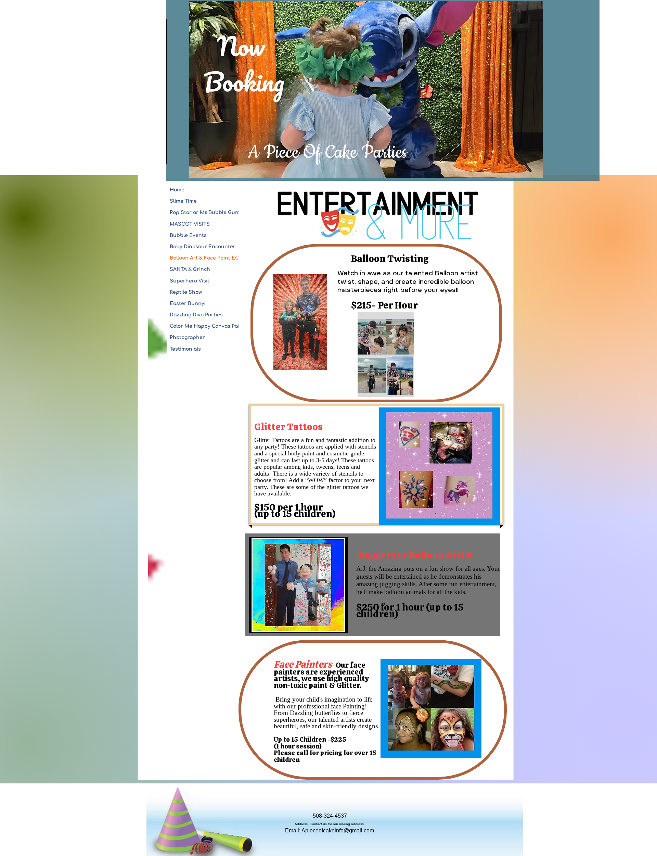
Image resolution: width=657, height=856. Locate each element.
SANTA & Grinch (190, 269)
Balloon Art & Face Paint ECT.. (207, 258)
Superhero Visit (189, 281)
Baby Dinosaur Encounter (202, 246)
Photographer (187, 337)
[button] (439, 466)
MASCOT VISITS (190, 224)
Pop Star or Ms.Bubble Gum (205, 212)
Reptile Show (186, 292)
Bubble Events (188, 235)
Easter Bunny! (188, 303)
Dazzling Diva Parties (196, 314)
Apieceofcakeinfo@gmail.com (337, 830)
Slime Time (183, 201)
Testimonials (185, 349)
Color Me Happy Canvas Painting (211, 326)
